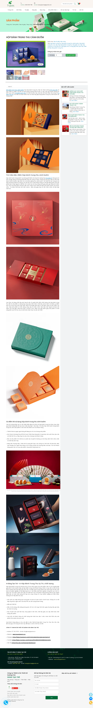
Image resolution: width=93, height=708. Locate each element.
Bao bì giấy (23, 24)
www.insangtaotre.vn (19, 634)
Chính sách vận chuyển (13, 691)
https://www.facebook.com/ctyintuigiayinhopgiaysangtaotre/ (31, 637)
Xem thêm (74, 100)
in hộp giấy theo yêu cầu (76, 46)
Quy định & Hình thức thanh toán (16, 695)
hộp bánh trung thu (55, 43)
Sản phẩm (16, 24)
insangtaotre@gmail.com (45, 4)
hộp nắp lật (49, 178)
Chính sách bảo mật (13, 697)
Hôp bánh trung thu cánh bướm (15, 90)
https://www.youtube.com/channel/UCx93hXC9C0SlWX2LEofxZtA (31, 640)
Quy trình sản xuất (12, 693)
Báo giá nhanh (70, 55)
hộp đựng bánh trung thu (65, 45)
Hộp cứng (29, 24)
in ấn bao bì (56, 46)
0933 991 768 (28, 4)
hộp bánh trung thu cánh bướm (70, 43)
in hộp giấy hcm (64, 46)
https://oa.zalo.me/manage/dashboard (23, 642)
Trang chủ (9, 24)
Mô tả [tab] (10, 86)
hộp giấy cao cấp (77, 45)
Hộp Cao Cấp (53, 90)
